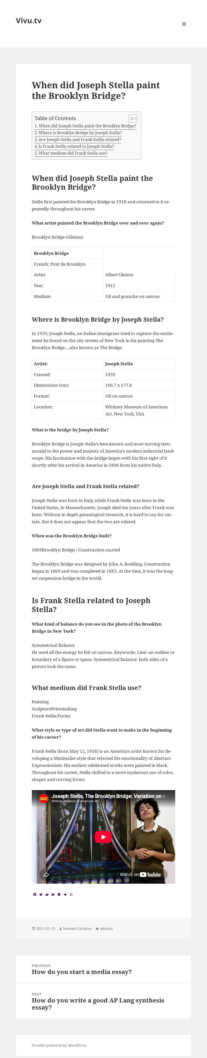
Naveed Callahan (77, 928)
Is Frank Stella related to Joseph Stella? (76, 146)
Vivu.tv (29, 20)
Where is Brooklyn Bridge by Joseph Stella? (80, 132)
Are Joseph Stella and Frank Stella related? (80, 139)
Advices (106, 928)
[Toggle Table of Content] (130, 118)
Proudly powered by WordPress (59, 1045)
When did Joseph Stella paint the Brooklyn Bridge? (87, 126)
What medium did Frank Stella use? (73, 153)
